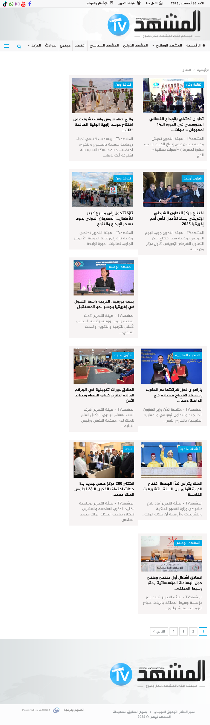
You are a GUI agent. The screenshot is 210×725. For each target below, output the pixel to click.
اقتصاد (80, 45)
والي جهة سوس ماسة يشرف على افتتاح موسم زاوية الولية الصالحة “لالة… (103, 125)
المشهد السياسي (104, 45)
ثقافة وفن (194, 85)
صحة (128, 449)
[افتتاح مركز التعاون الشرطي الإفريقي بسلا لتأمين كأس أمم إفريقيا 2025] (173, 189)
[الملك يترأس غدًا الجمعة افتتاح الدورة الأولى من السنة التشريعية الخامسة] (171, 460)
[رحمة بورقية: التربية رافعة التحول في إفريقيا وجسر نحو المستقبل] (104, 277)
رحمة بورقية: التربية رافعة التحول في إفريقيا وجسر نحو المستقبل (104, 304)
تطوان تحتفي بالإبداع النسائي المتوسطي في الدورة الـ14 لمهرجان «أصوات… (176, 125)
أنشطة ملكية (190, 449)
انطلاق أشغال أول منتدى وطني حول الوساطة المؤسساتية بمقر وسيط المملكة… (174, 583)
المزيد (36, 45)
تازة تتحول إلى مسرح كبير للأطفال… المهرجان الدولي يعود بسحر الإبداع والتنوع (104, 219)
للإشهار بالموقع (98, 3)
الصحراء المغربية (187, 355)
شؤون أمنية (192, 178)
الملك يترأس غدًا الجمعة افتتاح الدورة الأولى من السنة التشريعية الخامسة (172, 489)
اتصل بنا (152, 3)
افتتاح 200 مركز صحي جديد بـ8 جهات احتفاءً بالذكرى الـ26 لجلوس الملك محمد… (104, 489)
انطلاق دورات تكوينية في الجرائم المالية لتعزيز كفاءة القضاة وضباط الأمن (104, 395)
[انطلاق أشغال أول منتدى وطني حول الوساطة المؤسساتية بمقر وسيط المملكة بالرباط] (171, 554)
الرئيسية (193, 45)
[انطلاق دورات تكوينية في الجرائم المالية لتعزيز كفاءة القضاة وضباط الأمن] (104, 366)
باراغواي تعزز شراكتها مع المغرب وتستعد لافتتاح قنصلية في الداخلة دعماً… (174, 395)
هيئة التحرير (126, 3)
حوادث (50, 45)
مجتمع (65, 45)
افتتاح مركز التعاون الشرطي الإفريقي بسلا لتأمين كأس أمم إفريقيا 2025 (177, 219)
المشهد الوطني (169, 45)
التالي (160, 631)
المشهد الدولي (135, 45)
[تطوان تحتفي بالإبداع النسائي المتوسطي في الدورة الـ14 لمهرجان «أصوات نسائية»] (173, 95)
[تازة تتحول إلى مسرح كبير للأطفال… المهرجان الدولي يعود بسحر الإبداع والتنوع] (102, 189)
